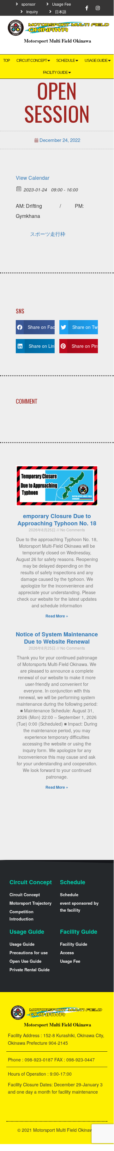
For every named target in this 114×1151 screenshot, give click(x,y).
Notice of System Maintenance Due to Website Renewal (57, 638)
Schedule (65, 60)
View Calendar (32, 177)
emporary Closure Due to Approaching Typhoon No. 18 (56, 519)
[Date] (19, 188)
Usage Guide (96, 60)
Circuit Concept (31, 60)
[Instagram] (98, 8)
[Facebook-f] (87, 8)
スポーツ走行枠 (47, 233)
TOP (6, 60)
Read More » (56, 616)
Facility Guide (55, 72)
